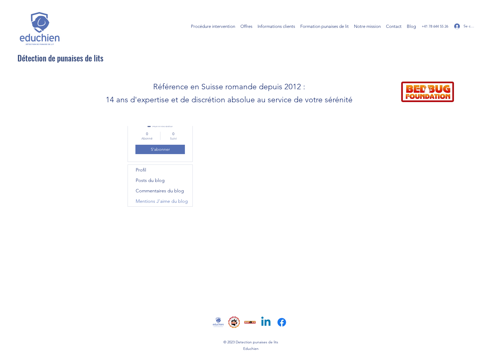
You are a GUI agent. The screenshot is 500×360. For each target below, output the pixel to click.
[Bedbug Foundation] (234, 322)
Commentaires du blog (160, 191)
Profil (141, 170)
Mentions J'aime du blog (162, 201)
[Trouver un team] (250, 322)
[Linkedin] (266, 322)
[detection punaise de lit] (218, 322)
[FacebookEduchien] (282, 322)
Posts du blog (150, 180)
